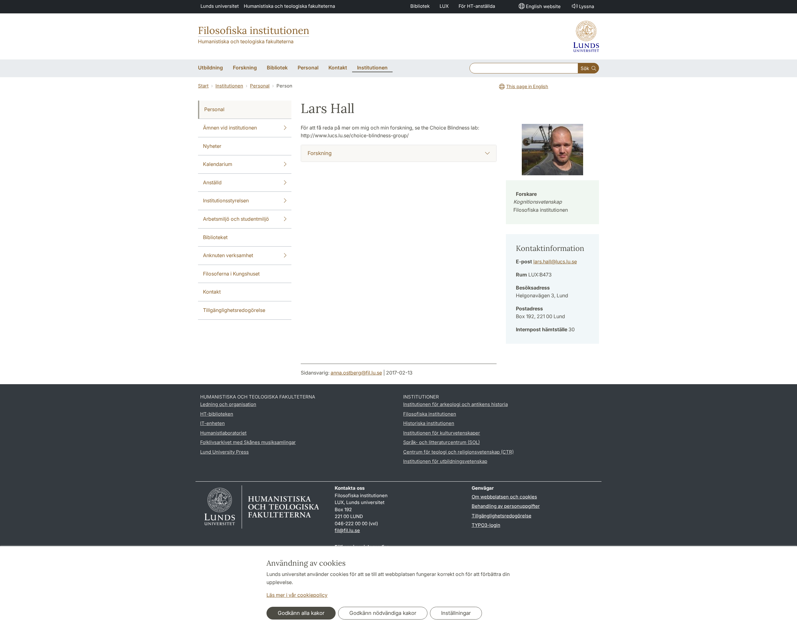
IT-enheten (212, 423)
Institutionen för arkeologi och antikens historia (455, 404)
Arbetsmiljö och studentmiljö (236, 219)
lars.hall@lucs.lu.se (555, 261)
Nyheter (212, 146)
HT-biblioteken (216, 414)
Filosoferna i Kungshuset (231, 274)
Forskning (320, 153)
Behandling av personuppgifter (506, 506)
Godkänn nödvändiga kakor (382, 613)
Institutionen (229, 86)
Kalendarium (217, 164)
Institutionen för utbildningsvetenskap (445, 461)
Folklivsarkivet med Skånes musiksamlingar (248, 442)
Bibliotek (420, 6)
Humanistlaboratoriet (223, 433)
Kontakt (212, 292)
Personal (260, 86)
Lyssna (586, 6)
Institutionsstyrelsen (226, 200)
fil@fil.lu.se (347, 530)
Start (203, 86)
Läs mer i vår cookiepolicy (297, 595)
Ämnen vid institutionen (230, 128)
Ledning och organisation (228, 404)
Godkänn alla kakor (301, 613)
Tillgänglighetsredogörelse (234, 310)
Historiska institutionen (428, 423)
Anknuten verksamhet (228, 255)
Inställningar (456, 613)
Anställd (212, 182)
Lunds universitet (219, 6)
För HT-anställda (477, 6)
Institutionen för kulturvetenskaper (441, 433)
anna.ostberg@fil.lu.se (356, 373)
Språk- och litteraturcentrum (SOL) (441, 442)
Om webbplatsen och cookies (504, 497)
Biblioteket (215, 237)
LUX (444, 6)
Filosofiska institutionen (253, 30)
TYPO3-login (486, 525)
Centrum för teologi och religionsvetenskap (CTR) (458, 452)
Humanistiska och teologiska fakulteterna (289, 6)
